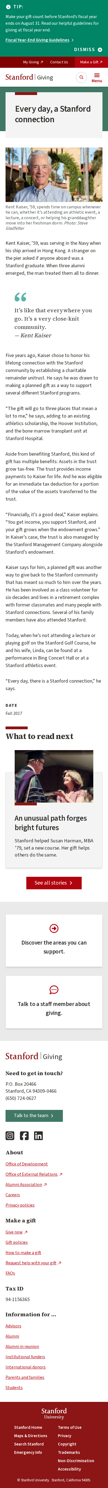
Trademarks (69, 1452)
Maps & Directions (30, 1436)
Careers (13, 1195)
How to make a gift (23, 1253)
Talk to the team (31, 1115)
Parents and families (25, 1377)
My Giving (31, 62)
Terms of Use (69, 1427)
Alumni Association (24, 1185)
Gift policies (17, 1242)
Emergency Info (28, 1452)
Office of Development (27, 1164)
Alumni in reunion (22, 1347)
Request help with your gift (31, 1263)
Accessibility (69, 1469)
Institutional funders (25, 1357)
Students (14, 1388)
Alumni (12, 1336)
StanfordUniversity (54, 1414)
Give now (14, 1232)
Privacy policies (20, 1205)
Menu (97, 81)
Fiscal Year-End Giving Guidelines (37, 40)
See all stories (51, 883)
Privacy (64, 1436)
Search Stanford (29, 1444)
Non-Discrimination (76, 1461)
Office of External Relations (32, 1174)
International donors (26, 1367)
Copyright (67, 1444)
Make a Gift (89, 62)
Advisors (13, 1326)
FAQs (10, 1273)
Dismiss (84, 50)
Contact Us (59, 62)
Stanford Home (28, 1427)
